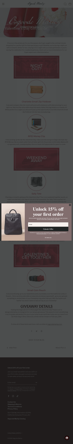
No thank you (48, 237)
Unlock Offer (48, 229)
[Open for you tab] (67, 438)
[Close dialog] (70, 205)
